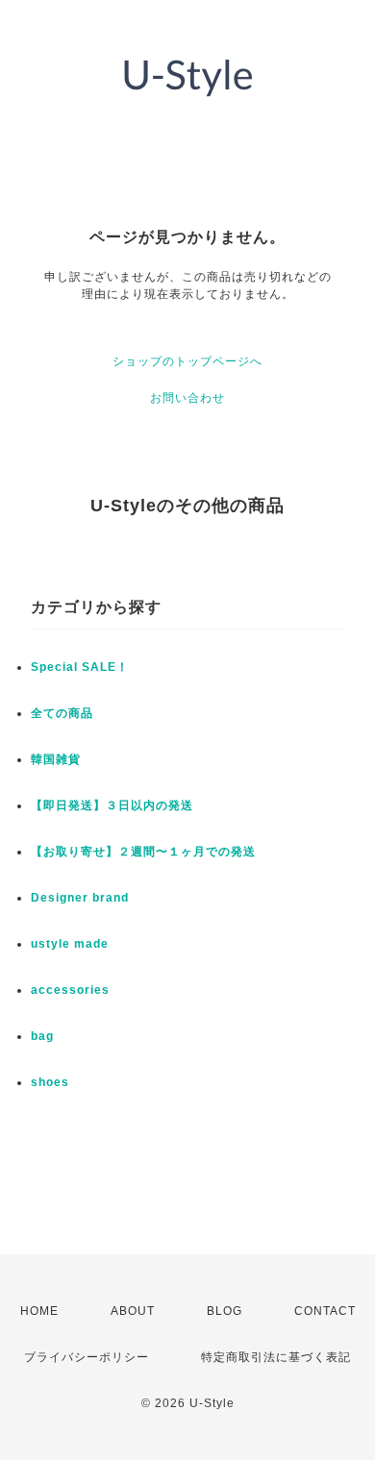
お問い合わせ (187, 398)
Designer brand (80, 897)
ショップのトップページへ (187, 361)
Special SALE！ (80, 667)
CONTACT (325, 1311)
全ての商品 (62, 713)
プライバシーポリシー (86, 1357)
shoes (50, 1082)
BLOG (224, 1311)
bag (42, 1036)
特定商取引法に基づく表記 (276, 1357)
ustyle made (70, 944)
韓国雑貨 (56, 759)
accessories (70, 990)
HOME (39, 1311)
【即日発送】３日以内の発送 (112, 805)
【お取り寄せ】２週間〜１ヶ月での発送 (143, 851)
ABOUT (133, 1311)
